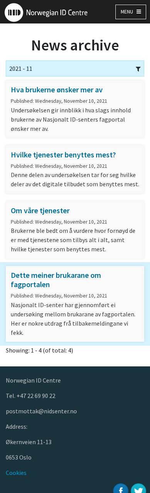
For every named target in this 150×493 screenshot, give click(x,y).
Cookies (16, 472)
